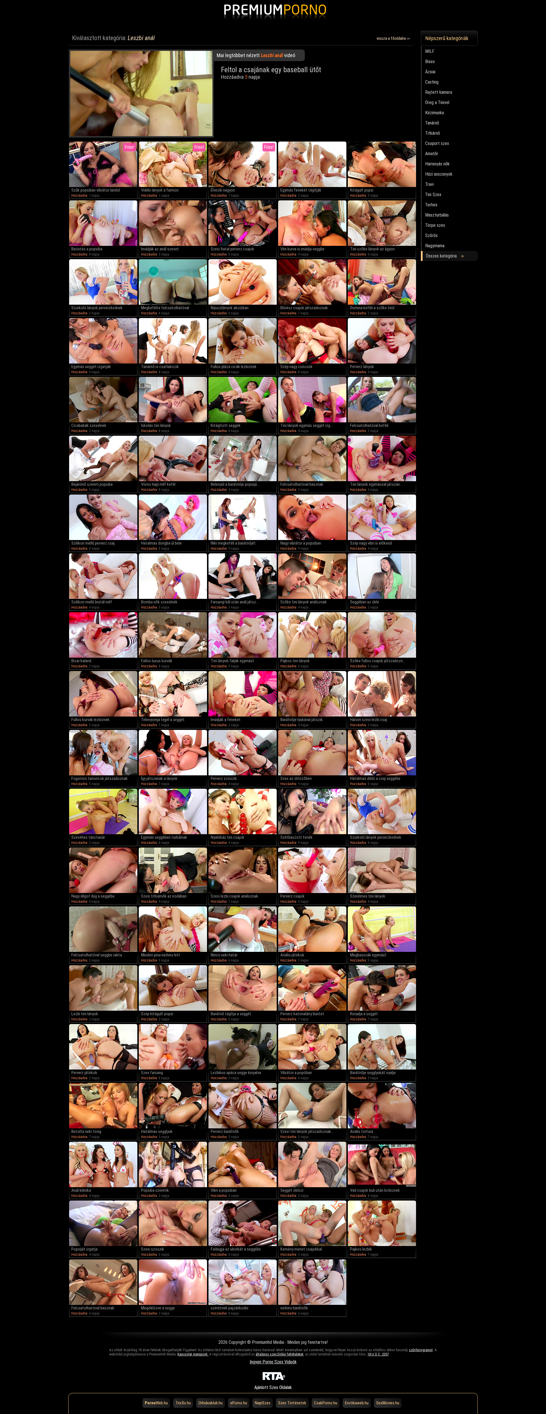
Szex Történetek (292, 1402)
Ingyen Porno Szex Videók (273, 1362)
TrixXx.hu (183, 1402)
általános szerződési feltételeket (279, 1354)
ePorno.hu (238, 1402)
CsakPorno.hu (325, 1402)
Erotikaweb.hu (357, 1402)
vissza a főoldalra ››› (393, 38)
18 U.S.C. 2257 (378, 1354)
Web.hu (156, 1402)
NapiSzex (262, 1402)
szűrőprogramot (421, 1350)
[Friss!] (103, 185)
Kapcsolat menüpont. (192, 1354)
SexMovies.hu (387, 1402)
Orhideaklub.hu (210, 1402)
